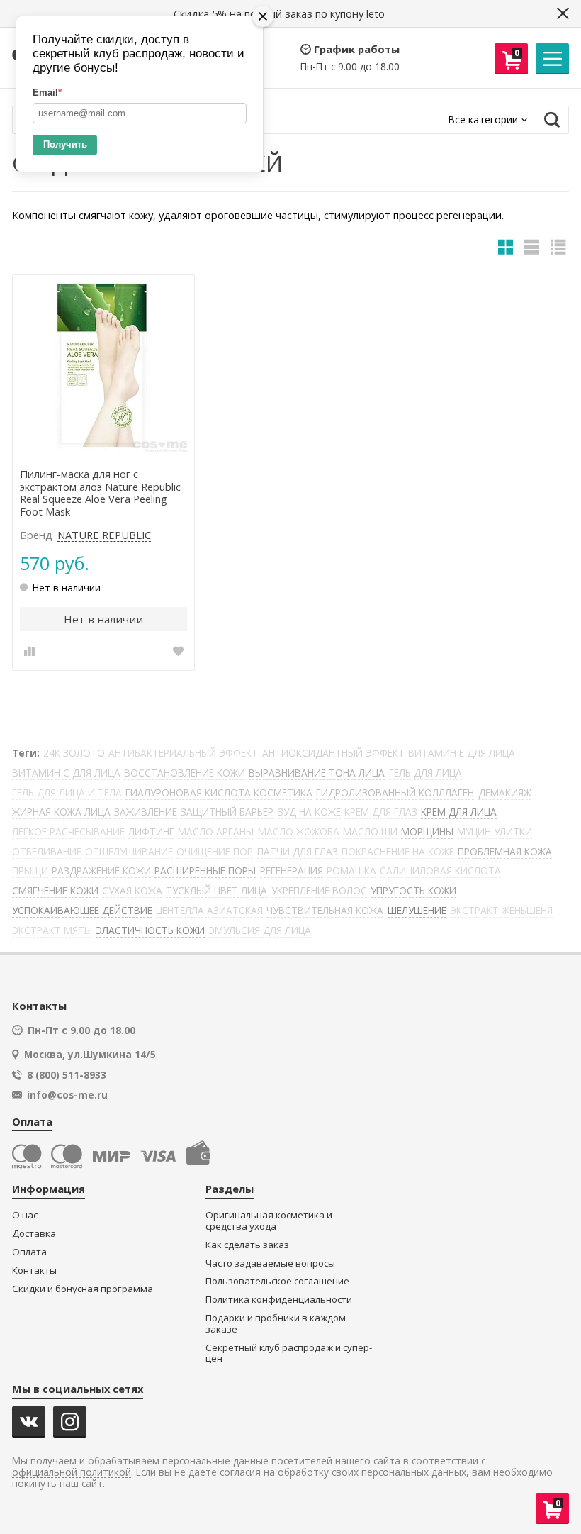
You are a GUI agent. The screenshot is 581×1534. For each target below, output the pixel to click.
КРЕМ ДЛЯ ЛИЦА (459, 811)
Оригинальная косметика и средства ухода (268, 1221)
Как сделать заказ (247, 1245)
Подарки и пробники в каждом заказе (275, 1324)
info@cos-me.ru (67, 1095)
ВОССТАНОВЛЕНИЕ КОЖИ (184, 772)
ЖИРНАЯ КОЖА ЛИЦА (61, 811)
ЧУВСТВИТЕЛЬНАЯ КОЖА (324, 910)
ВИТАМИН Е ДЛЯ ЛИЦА (461, 753)
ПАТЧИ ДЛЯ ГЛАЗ (297, 851)
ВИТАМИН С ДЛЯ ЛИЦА (66, 772)
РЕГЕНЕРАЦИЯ (291, 870)
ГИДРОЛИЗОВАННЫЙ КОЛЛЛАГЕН (395, 792)
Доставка (34, 1233)
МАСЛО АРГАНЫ (216, 831)
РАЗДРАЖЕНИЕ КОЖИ (101, 870)
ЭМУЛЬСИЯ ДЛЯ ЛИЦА (259, 930)
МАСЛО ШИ (370, 831)
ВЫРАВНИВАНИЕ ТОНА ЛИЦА (317, 772)
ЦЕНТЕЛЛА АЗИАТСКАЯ (209, 910)
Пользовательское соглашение (277, 1281)
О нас (25, 1215)
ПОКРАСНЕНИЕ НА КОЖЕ (398, 851)
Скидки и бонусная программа (82, 1289)
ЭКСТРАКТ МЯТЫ (52, 930)
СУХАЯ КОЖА (132, 890)
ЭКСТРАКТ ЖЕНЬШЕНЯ (501, 910)
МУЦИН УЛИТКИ (494, 831)
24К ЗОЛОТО (74, 753)
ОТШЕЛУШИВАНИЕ (129, 851)
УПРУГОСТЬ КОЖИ (413, 890)
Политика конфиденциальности (278, 1299)
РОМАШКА (351, 870)
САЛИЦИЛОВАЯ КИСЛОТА (440, 870)
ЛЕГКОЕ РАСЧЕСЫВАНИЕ (68, 831)
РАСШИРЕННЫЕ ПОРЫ (205, 870)
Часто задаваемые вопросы (270, 1263)
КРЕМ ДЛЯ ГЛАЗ (380, 811)
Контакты (34, 1270)
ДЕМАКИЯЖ (504, 792)
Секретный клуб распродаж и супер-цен (288, 1354)
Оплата (29, 1252)
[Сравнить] (29, 651)
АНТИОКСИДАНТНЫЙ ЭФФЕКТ (333, 753)
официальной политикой (71, 1473)
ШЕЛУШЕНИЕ (417, 910)
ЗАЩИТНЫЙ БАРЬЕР (227, 811)
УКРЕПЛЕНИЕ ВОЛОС (319, 890)
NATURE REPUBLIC (104, 535)
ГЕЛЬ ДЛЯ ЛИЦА (425, 772)
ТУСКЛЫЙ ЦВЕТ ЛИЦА (216, 890)
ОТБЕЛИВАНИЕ (46, 851)
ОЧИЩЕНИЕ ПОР (214, 851)
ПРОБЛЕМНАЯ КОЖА (505, 851)
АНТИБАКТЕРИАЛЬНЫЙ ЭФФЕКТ (183, 753)
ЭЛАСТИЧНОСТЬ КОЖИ (150, 930)
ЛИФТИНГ (151, 831)
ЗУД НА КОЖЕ (309, 811)
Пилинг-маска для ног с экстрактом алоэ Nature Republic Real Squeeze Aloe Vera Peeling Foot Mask (100, 493)
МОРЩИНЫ (427, 831)
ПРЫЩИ (30, 870)
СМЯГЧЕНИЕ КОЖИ (55, 890)
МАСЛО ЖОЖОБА (298, 831)
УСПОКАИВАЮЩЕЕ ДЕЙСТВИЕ (82, 910)
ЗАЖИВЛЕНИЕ (145, 811)
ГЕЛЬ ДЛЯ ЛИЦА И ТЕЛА (67, 792)
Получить (65, 144)
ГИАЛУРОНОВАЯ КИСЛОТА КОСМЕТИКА (218, 792)
